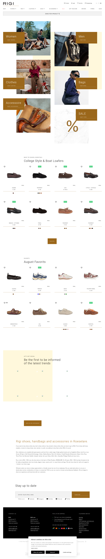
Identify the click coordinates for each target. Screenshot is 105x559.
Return (80, 519)
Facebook (32, 499)
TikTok (68, 499)
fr (98, 3)
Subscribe (77, 494)
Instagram (41, 499)
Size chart (81, 526)
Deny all (52, 552)
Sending (81, 517)
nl (96, 3)
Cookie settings (67, 552)
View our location (13, 523)
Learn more (34, 548)
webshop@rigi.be (12, 528)
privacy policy (81, 541)
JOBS (80, 532)
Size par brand (82, 528)
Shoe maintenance (83, 525)
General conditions (84, 530)
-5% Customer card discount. (86, 521)
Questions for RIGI (84, 523)
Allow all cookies (37, 552)
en (100, 3)
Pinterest (60, 499)
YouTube (51, 499)
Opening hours (12, 530)
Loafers (52, 241)
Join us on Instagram (32, 423)
